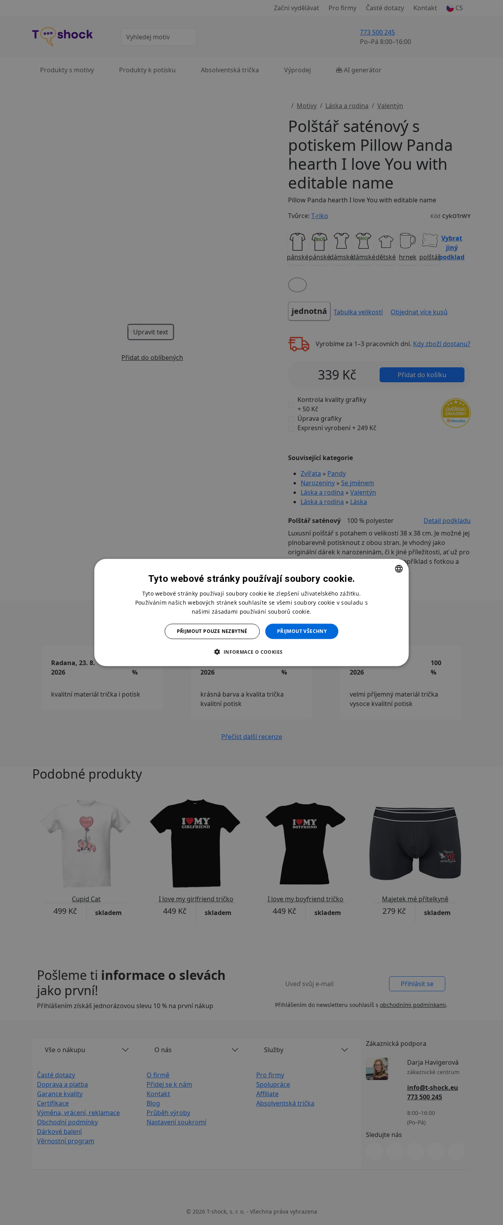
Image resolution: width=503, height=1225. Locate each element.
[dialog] (251, 612)
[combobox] (399, 569)
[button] (251, 651)
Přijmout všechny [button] (302, 631)
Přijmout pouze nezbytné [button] (212, 631)
